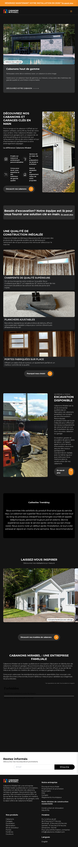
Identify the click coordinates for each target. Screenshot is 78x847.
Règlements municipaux (52, 797)
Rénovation (10, 825)
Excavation (10, 823)
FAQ (43, 793)
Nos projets (46, 791)
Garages (9, 821)
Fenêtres (9, 832)
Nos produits (12, 815)
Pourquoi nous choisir (50, 787)
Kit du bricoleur (12, 828)
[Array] (25, 435)
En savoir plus (67, 3)
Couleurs (9, 834)
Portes (8, 830)
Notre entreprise (49, 782)
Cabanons (10, 819)
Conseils (45, 795)
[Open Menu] (71, 11)
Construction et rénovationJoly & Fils (53, 809)
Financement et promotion (53, 789)
